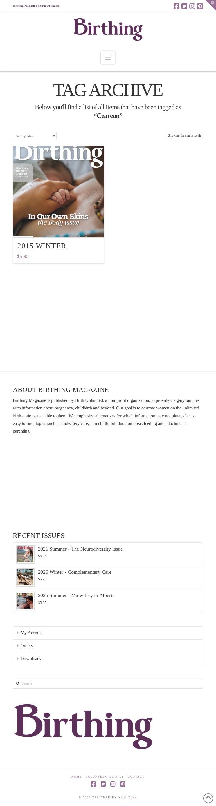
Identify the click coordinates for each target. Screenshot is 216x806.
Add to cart (61, 228)
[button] (108, 57)
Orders (27, 645)
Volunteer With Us (105, 776)
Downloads (31, 658)
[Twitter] (184, 6)
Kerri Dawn (127, 797)
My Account (32, 632)
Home (76, 776)
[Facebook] (176, 6)
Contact (136, 776)
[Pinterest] (200, 6)
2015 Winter (41, 246)
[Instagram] (192, 6)
